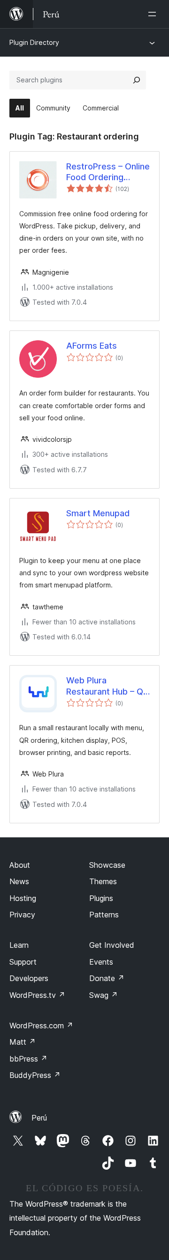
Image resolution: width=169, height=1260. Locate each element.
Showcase (107, 865)
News (19, 881)
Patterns (104, 914)
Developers (28, 978)
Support (23, 962)
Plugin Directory (34, 42)
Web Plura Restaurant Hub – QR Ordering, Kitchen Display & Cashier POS (107, 686)
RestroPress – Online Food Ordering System (108, 172)
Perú (39, 1117)
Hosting (22, 898)
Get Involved (111, 945)
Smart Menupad (98, 513)
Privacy (22, 914)
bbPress (28, 1058)
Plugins (101, 898)
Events (101, 962)
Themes (103, 881)
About (19, 865)
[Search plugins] (136, 80)
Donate (106, 978)
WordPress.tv (37, 995)
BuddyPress (35, 1075)
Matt (22, 1042)
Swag (103, 995)
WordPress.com (41, 1025)
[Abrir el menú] (154, 14)
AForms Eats (91, 346)
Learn (19, 945)
